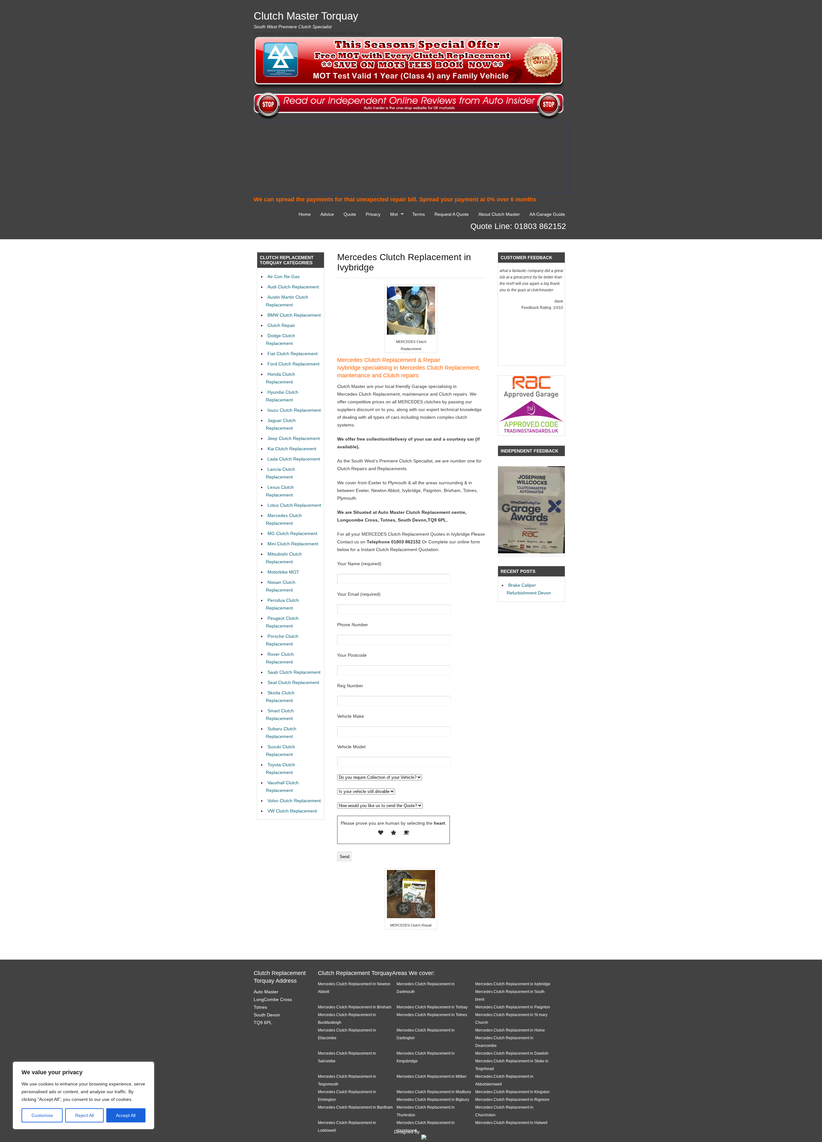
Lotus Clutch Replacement (294, 505)
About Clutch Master (499, 214)
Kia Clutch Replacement (291, 448)
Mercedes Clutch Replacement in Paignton (512, 1007)
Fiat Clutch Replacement (292, 353)
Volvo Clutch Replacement (294, 800)
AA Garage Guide (547, 214)
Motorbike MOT (283, 572)
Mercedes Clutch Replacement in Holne (510, 1030)
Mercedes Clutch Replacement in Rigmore (512, 1099)
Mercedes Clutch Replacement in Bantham (355, 1107)
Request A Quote (451, 214)
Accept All (126, 1115)
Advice (327, 214)
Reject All (84, 1115)
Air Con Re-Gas (283, 276)
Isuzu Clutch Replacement (294, 410)
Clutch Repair (281, 325)
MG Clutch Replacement (292, 533)
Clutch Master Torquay (306, 16)
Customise (42, 1115)
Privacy (373, 214)
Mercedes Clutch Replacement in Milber (432, 1076)
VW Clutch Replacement (292, 810)
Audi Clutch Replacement (293, 286)
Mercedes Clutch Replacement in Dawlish (511, 1053)
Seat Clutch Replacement (293, 682)
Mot (392, 215)
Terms (418, 214)
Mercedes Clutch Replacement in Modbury (434, 1092)
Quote (350, 214)
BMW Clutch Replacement (294, 315)
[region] (83, 1095)
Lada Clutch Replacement (293, 458)
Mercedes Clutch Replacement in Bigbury (433, 1099)
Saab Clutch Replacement (293, 672)
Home (305, 214)
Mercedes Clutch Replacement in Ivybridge (512, 984)
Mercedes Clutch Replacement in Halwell (511, 1122)
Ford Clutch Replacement (293, 363)
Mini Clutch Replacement (292, 543)
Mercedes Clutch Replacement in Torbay (432, 1007)
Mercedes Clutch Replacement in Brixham (354, 1007)
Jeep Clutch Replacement (293, 438)
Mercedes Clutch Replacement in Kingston (512, 1092)
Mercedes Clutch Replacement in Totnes (432, 1015)
